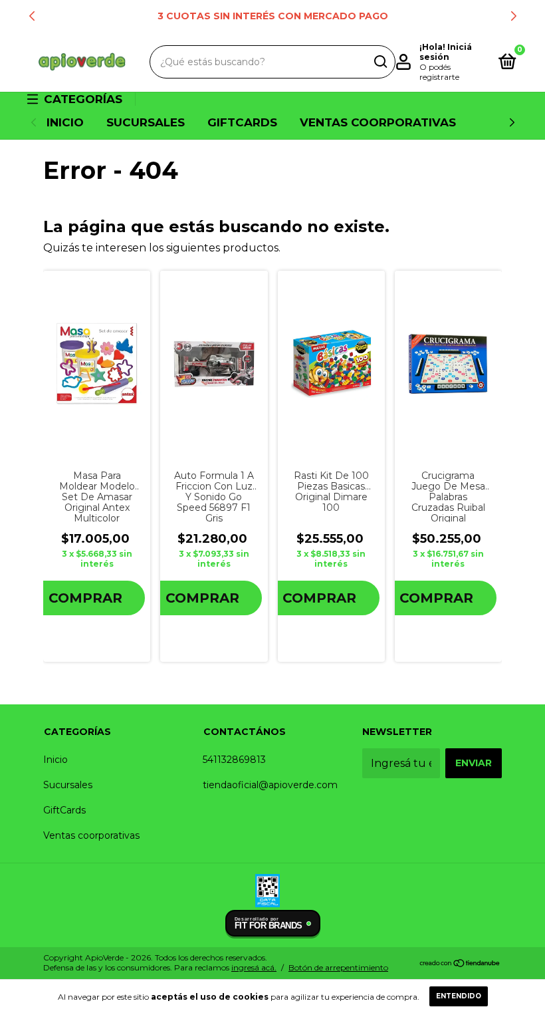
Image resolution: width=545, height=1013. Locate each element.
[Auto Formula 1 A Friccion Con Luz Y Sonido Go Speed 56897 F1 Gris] (213, 364)
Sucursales (145, 122)
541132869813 (234, 760)
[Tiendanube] (460, 964)
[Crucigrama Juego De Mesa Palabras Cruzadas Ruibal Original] (448, 363)
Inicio (65, 122)
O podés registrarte (439, 72)
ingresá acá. (253, 967)
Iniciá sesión (445, 52)
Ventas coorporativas (378, 122)
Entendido (458, 996)
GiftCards (242, 122)
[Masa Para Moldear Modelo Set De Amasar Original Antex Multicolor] (97, 363)
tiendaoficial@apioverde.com (270, 785)
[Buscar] (380, 62)
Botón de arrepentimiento (338, 967)
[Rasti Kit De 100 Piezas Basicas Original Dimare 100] (331, 364)
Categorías (83, 99)
